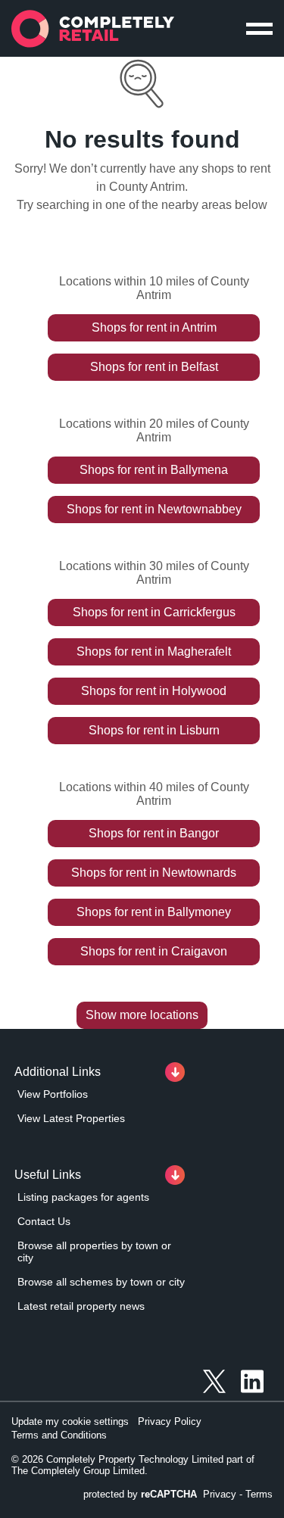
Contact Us (43, 1221)
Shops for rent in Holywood (153, 690)
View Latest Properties (71, 1118)
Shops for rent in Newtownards (153, 872)
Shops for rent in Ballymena (154, 469)
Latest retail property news (81, 1306)
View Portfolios (52, 1094)
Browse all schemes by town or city (101, 1282)
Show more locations (142, 1014)
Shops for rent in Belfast (154, 366)
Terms (259, 1494)
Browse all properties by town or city (94, 1251)
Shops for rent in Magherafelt (153, 651)
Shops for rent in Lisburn (154, 730)
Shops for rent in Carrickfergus (154, 612)
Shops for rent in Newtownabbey (154, 509)
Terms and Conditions (59, 1435)
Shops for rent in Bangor (154, 833)
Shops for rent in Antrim (154, 327)
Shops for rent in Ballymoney (153, 912)
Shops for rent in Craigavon (153, 951)
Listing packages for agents (83, 1197)
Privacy (219, 1494)
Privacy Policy (169, 1421)
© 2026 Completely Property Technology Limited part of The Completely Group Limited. (132, 1465)
